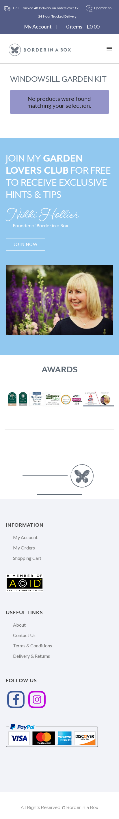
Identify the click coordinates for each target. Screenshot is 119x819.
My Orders (24, 547)
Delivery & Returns (31, 656)
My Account (38, 26)
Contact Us (24, 635)
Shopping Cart (27, 558)
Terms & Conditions (32, 645)
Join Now (26, 244)
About (19, 624)
